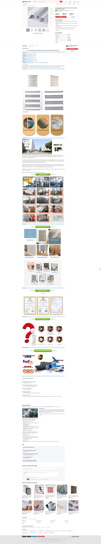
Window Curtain (24, 520)
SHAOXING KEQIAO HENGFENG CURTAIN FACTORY (63, 10)
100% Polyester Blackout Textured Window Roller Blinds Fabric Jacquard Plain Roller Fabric (62, 512)
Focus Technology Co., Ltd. (45, 541)
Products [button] (35, 1)
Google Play (29, 536)
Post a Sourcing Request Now (44, 479)
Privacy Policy (62, 541)
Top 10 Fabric (40, 532)
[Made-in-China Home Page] (26, 1)
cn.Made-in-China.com (58, 539)
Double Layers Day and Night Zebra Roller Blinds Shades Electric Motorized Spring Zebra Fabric (39, 496)
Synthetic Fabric (29, 5)
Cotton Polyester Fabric (41, 530)
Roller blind (28, 433)
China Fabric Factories (25, 530)
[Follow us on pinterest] (77, 536)
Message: (25, 472)
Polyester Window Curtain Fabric (33, 532)
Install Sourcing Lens (41, 536)
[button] (58, 1)
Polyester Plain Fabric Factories (49, 530)
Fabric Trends (45, 532)
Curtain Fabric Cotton (63, 530)
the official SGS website (41, 406)
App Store (24, 536)
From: (25, 468)
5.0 (70, 46)
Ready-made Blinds (52, 520)
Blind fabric (32, 433)
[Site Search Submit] (61, 1)
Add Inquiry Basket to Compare (38, 33)
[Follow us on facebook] (72, 536)
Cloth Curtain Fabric (25, 532)
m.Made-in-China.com (52, 539)
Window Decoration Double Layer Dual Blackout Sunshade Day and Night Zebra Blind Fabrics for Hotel (73, 512)
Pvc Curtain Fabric (57, 530)
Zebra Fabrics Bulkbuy (51, 532)
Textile (25, 5)
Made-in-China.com (47, 539)
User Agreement (54, 541)
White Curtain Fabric (70, 530)
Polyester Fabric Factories (33, 530)
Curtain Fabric (33, 5)
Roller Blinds (66, 520)
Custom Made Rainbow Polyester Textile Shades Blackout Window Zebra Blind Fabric (50, 512)
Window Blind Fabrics (39, 520)
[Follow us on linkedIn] (78, 536)
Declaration (59, 541)
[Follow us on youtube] (76, 536)
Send (28, 479)
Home (23, 5)
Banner (23, 523)
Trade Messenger (34, 536)
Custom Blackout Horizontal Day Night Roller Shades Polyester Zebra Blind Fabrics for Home (27, 512)
